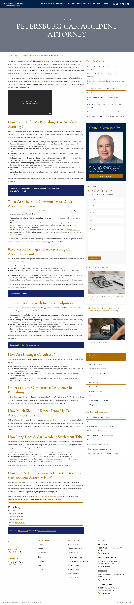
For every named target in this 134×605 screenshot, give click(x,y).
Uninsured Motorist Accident (99, 400)
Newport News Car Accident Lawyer (100, 440)
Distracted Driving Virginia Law (99, 342)
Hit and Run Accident (97, 373)
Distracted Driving (95, 364)
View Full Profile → (106, 176)
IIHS (45, 61)
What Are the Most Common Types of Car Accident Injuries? (105, 75)
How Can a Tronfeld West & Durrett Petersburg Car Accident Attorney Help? (105, 117)
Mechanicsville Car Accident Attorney (100, 426)
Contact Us (42, 569)
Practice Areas (43, 553)
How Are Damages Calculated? (98, 93)
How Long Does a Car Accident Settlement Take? (104, 112)
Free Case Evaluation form (27, 345)
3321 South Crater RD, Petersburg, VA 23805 (111, 576)
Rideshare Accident (96, 391)
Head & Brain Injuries (75, 549)
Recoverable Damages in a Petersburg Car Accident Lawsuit (105, 82)
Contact (105, 4)
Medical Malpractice (75, 557)
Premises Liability (74, 569)
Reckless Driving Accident (98, 387)
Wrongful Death (73, 578)
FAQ (39, 565)
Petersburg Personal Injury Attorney (26, 55)
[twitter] (15, 563)
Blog (39, 557)
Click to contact (15, 294)
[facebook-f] (10, 563)
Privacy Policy (127, 602)
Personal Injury (73, 544)
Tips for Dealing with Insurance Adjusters (102, 88)
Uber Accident (94, 396)
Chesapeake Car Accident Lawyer (99, 449)
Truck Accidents (73, 574)
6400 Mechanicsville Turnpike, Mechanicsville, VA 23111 (108, 589)
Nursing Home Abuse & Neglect (79, 561)
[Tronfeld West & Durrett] (19, 541)
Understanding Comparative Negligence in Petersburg (102, 98)
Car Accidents (73, 553)
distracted (37, 81)
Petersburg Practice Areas (66, 4)
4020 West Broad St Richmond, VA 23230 (110, 549)
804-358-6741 (106, 553)
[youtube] (21, 563)
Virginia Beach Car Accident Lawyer (100, 431)
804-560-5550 (106, 566)
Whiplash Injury (95, 405)
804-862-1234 (122, 4)
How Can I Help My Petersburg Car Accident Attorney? (103, 68)
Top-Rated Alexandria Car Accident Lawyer (103, 454)
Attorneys (51, 4)
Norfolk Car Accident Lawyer (97, 444)
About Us (43, 4)
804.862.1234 (19, 520)
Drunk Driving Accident (97, 369)
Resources (97, 4)
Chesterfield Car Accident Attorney (100, 422)
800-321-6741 (16, 552)
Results (89, 4)
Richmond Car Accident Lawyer (98, 417)
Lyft (90, 378)
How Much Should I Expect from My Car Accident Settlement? (105, 105)
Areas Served (81, 4)
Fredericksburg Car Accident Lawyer (100, 435)
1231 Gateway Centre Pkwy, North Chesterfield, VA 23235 (110, 562)
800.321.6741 (20, 523)
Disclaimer (119, 602)
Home (10, 55)
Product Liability (73, 565)
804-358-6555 (106, 593)
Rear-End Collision (96, 382)
